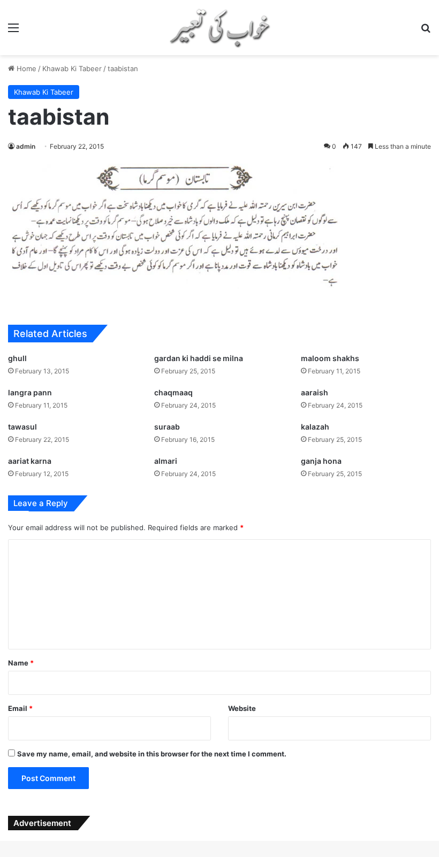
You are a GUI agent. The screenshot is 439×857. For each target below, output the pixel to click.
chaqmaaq (173, 392)
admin (25, 146)
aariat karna (29, 460)
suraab (167, 426)
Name (21, 663)
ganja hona (321, 460)
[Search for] (425, 31)
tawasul (22, 426)
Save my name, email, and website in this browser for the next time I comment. (151, 753)
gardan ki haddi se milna (198, 358)
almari (165, 460)
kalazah (315, 426)
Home (25, 68)
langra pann (30, 392)
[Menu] (13, 31)
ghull (17, 358)
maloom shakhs (330, 358)
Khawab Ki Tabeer (72, 68)
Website (242, 708)
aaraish (314, 392)
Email (20, 708)
